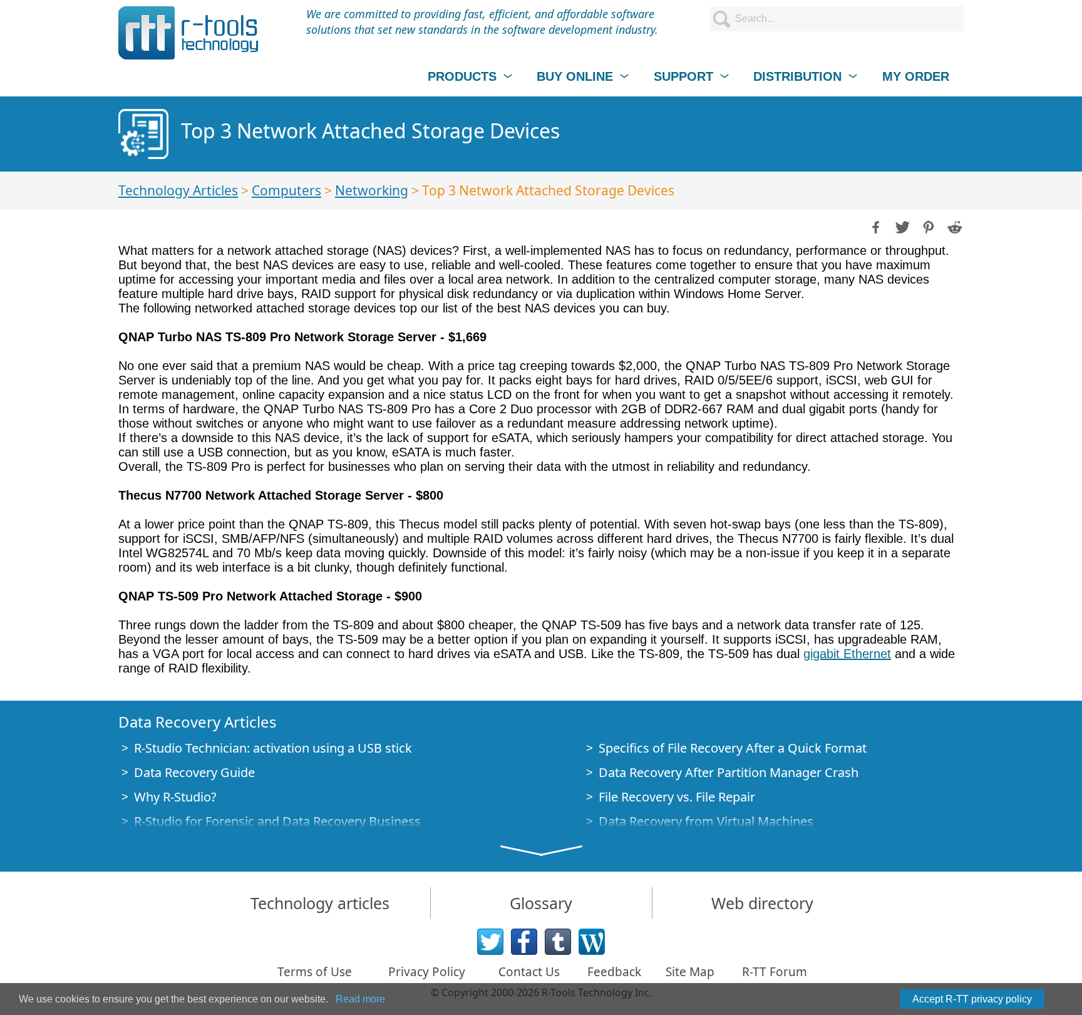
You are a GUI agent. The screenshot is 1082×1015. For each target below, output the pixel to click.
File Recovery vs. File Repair (677, 796)
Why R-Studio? (175, 796)
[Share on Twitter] (901, 226)
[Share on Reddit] (954, 226)
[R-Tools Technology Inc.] (188, 32)
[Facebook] (524, 942)
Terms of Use (314, 972)
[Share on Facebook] (875, 226)
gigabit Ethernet (847, 654)
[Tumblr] (558, 942)
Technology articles (319, 903)
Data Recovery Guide (194, 772)
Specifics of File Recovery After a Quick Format (733, 747)
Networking (371, 190)
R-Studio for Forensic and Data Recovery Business (277, 821)
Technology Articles (178, 190)
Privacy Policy (426, 972)
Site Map (690, 972)
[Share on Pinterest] (927, 226)
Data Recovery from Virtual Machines (706, 821)
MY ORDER (915, 76)
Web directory (762, 903)
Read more (360, 999)
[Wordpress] (592, 942)
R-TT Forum (774, 972)
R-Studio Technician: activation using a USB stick (273, 747)
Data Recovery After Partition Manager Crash (728, 772)
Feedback (614, 972)
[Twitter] (490, 942)
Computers (286, 190)
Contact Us (529, 972)
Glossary (541, 903)
